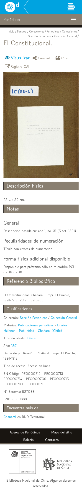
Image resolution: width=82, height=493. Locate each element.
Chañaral (9, 417)
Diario (31, 338)
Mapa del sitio (61, 432)
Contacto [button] (52, 440)
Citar (65, 57)
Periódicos (53, 31)
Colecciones (69, 31)
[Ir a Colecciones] (71, 7)
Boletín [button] (28, 440)
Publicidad (26, 330)
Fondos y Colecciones (30, 31)
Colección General (65, 36)
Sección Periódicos (39, 36)
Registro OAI (20, 66)
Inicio (11, 31)
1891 (14, 345)
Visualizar (20, 58)
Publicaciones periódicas (36, 325)
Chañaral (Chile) (50, 330)
